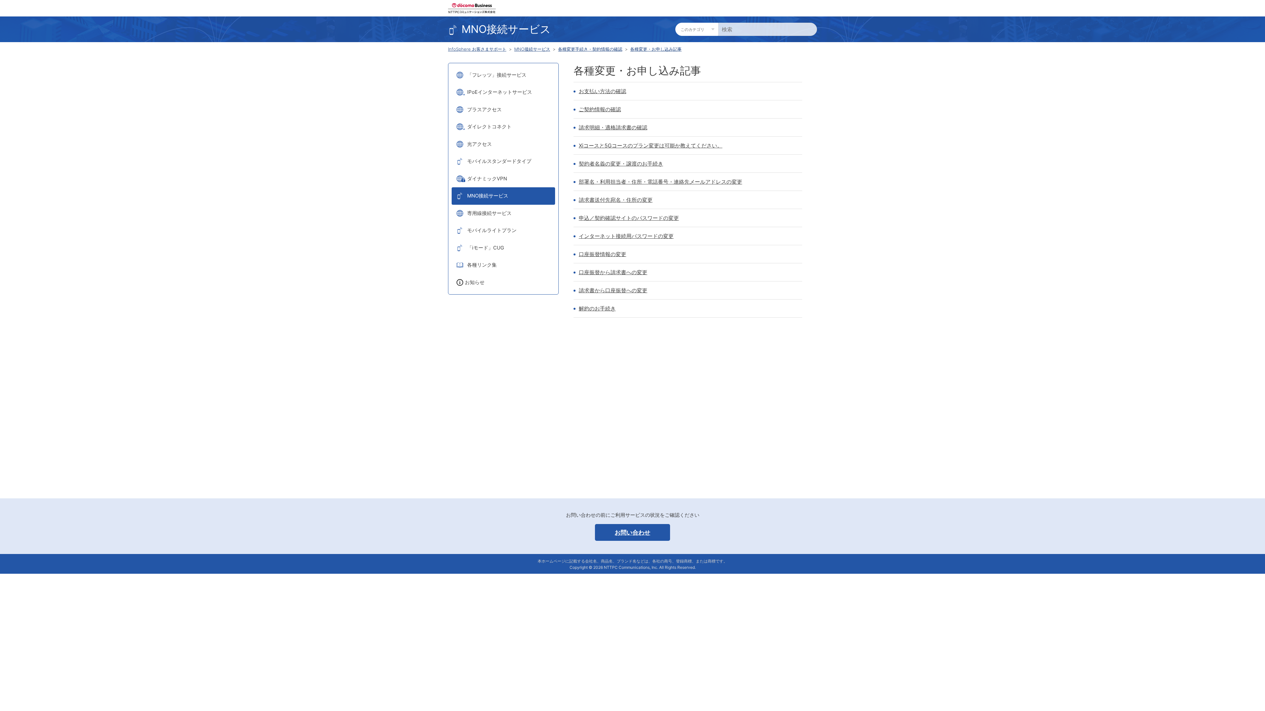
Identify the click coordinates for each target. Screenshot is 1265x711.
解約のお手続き (597, 308)
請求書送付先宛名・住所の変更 (616, 200)
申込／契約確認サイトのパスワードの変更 (629, 218)
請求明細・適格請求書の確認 (613, 127)
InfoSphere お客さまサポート (477, 49)
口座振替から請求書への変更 (613, 272)
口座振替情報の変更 (602, 254)
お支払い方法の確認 (602, 91)
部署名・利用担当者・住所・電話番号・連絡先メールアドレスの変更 (660, 181)
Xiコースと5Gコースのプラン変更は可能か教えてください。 (650, 145)
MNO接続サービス (532, 49)
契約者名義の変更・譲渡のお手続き (621, 163)
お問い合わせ (632, 532)
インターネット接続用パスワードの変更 (626, 236)
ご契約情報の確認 (600, 109)
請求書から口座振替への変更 (613, 290)
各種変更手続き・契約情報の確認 (590, 49)
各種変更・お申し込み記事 (656, 49)
